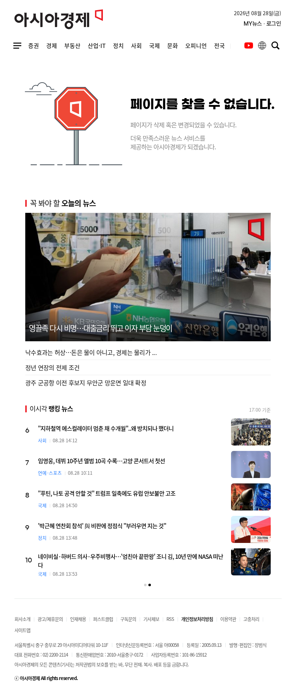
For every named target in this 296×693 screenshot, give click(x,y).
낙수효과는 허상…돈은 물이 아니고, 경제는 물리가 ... (91, 352)
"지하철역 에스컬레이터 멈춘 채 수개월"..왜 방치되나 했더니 (106, 428)
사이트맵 (22, 630)
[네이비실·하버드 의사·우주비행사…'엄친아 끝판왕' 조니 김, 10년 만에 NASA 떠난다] (251, 561)
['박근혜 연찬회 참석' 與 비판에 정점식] (251, 529)
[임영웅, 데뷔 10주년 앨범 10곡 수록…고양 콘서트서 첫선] (251, 464)
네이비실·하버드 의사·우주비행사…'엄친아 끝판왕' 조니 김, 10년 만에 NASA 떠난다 (130, 560)
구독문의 (128, 618)
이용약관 (228, 618)
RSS (170, 618)
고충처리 (251, 618)
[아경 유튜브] (248, 45)
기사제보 (151, 618)
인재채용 (78, 618)
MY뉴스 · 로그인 (262, 23)
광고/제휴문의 (50, 618)
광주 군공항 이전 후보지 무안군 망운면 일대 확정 (85, 382)
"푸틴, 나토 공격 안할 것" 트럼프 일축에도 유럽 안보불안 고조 (106, 493)
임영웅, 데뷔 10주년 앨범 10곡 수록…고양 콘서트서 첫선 (101, 460)
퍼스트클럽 (103, 618)
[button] (145, 585)
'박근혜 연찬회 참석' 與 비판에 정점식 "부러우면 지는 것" (102, 525)
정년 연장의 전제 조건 (52, 367)
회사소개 (22, 618)
